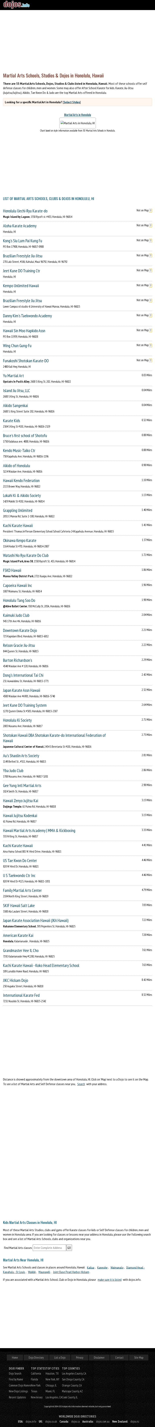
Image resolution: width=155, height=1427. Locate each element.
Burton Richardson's (17, 660)
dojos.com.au (103, 1421)
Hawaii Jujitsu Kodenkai (20, 815)
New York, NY (52, 1379)
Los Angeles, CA (54, 1397)
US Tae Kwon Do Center (20, 860)
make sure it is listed (109, 1280)
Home (15, 1357)
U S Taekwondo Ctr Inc (19, 875)
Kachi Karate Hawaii (18, 525)
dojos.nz (134, 1421)
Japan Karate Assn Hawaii (21, 690)
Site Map (138, 1357)
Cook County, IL (70, 1397)
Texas (34, 1391)
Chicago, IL (51, 1385)
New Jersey (36, 1397)
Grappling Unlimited (17, 510)
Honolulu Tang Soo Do (19, 600)
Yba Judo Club (13, 770)
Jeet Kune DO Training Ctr (21, 270)
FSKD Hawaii (12, 570)
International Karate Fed (21, 995)
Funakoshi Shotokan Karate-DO (26, 360)
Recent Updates (17, 1397)
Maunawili (44, 1272)
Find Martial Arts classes (18, 1248)
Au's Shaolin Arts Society (21, 755)
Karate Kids (11, 420)
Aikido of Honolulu (16, 465)
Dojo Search (15, 1373)
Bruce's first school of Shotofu (25, 435)
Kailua (90, 1267)
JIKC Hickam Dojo (15, 980)
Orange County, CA (72, 1385)
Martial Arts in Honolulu (77, 115)
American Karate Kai (18, 935)
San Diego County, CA (73, 1379)
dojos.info (31, 1421)
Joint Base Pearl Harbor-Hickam (71, 1272)
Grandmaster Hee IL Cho (21, 950)
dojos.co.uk (51, 1421)
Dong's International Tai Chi (23, 675)
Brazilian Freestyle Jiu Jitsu (22, 300)
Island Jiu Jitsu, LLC (16, 390)
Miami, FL (50, 1391)
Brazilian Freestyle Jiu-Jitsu (22, 256)
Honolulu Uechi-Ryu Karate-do (25, 211)
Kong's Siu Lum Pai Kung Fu (22, 240)
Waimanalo (117, 1267)
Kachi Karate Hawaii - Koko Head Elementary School (41, 965)
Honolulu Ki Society (17, 720)
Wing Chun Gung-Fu (17, 345)
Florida (34, 1379)
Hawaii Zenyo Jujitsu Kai (20, 800)
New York (36, 1385)
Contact (119, 1357)
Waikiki (32, 1272)
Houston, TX (52, 1373)
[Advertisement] (77, 40)
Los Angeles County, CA (74, 1373)
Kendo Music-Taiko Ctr (19, 450)
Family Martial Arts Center (22, 890)
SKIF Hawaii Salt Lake (19, 905)
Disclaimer (99, 1357)
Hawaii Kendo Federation (21, 480)
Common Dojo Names (20, 1385)
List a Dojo (59, 1357)
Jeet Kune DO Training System (25, 705)
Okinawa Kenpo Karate (19, 540)
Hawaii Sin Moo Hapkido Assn (24, 330)
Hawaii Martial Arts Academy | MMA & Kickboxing (39, 830)
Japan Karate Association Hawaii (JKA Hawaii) (35, 920)
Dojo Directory (36, 1357)
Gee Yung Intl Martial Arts (22, 785)
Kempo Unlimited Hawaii (21, 285)
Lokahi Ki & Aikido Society (22, 495)
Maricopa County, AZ (72, 1391)
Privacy (79, 1357)
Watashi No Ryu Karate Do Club (26, 555)
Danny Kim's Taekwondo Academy (27, 315)
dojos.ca (75, 1421)
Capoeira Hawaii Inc (17, 585)
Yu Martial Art (13, 375)
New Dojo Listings (18, 1391)
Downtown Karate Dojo (20, 630)
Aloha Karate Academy (20, 226)
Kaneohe (102, 1267)
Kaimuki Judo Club (16, 615)
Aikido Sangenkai (15, 405)
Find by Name (16, 1379)
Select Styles (72, 102)
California (36, 1373)
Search (81, 1084)
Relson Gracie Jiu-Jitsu (19, 645)
